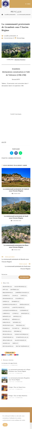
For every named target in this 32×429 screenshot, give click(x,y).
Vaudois (6, 343)
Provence (20, 325)
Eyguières (20, 298)
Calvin (15, 295)
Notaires (17, 322)
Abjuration (7, 286)
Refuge (25, 328)
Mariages (7, 316)
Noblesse (6, 322)
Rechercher (4, 274)
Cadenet (6, 295)
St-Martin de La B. (22, 337)
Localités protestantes (10, 35)
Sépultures (7, 340)
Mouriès (6, 319)
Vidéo (15, 343)
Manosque (25, 313)
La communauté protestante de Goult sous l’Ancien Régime (16, 217)
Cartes (24, 295)
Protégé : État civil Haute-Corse (17, 387)
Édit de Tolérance (22, 346)
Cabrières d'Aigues (22, 292)
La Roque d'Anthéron (10, 310)
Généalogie (24, 304)
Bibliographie (8, 292)
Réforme (17, 331)
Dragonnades (8, 298)
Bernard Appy (21, 38)
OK (5, 424)
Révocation (7, 334)
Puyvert (15, 328)
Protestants (17, 158)
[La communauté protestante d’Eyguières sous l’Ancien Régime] (4, 380)
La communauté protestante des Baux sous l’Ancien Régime (16, 246)
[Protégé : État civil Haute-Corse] (4, 388)
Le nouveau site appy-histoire (9, 363)
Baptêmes (15, 289)
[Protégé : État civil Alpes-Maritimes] (4, 397)
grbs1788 (4, 142)
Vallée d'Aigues (20, 340)
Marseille (17, 316)
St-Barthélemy (8, 337)
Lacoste (6, 307)
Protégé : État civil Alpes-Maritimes (18, 395)
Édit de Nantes (8, 346)
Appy (5, 289)
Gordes (6, 301)
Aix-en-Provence (20, 286)
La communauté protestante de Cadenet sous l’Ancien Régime (16, 190)
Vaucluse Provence (20, 59)
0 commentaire (13, 365)
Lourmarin (24, 310)
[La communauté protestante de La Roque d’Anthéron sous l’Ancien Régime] (4, 371)
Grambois (11, 158)
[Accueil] (2, 14)
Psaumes (6, 328)
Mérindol (16, 319)
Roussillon (7, 331)
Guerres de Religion (10, 304)
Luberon (6, 313)
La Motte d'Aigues (18, 307)
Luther (15, 313)
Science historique (21, 334)
